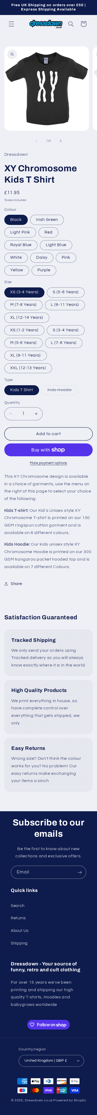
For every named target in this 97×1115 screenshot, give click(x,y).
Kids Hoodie (62, 391)
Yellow (16, 270)
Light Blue (56, 245)
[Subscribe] (80, 872)
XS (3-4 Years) (24, 292)
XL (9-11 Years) (25, 355)
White (16, 257)
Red (48, 232)
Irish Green (47, 220)
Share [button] (16, 584)
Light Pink (20, 232)
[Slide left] (36, 141)
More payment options (48, 463)
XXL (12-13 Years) (28, 368)
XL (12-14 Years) (26, 318)
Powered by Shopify (69, 1100)
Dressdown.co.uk (39, 1100)
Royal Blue (21, 245)
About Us (20, 931)
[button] (11, 24)
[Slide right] (61, 141)
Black (16, 220)
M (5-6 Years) (23, 343)
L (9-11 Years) (65, 305)
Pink (66, 257)
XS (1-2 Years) (24, 330)
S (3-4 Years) (66, 330)
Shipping (19, 943)
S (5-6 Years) (66, 292)
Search (18, 906)
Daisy (41, 257)
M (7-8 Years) (23, 305)
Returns (18, 918)
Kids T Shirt (21, 390)
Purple (43, 270)
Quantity (12, 403)
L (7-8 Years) (64, 343)
